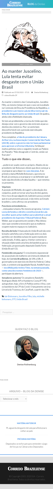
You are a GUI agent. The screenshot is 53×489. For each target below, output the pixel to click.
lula (34, 296)
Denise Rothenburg (41, 92)
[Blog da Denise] (37, 4)
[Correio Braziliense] (16, 4)
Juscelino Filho (25, 296)
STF (14, 299)
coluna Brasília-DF (10, 95)
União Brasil (21, 299)
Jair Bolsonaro (11, 296)
